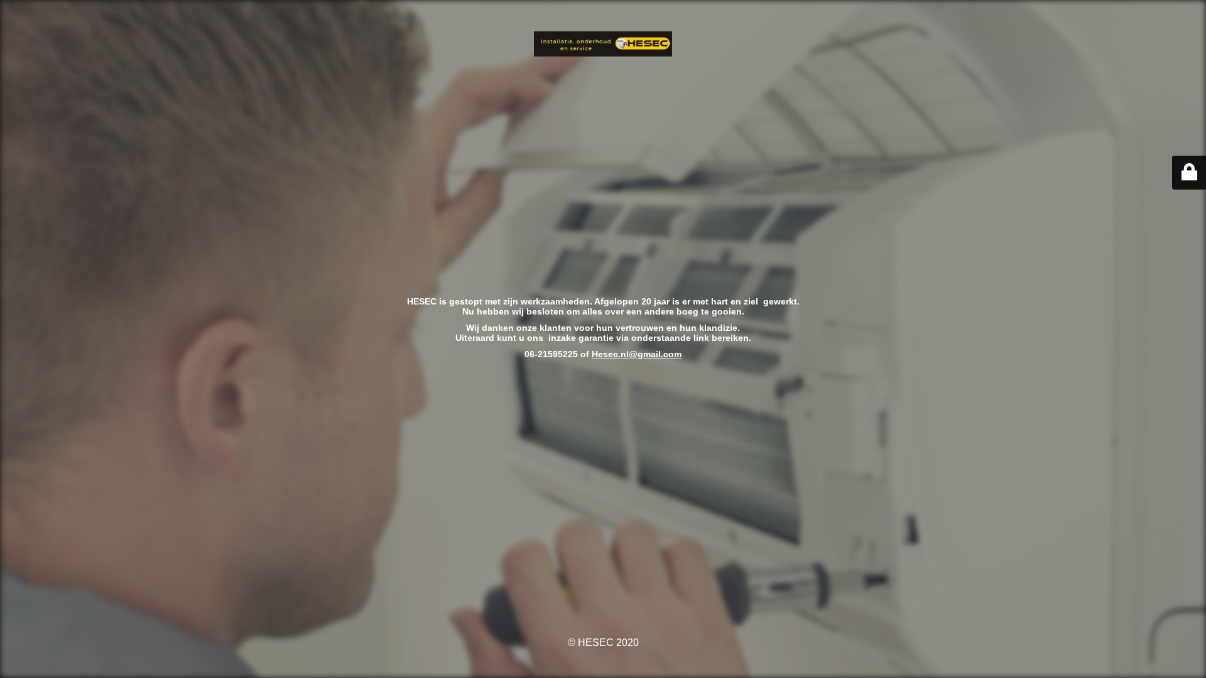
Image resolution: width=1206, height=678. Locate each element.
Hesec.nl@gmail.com (637, 354)
